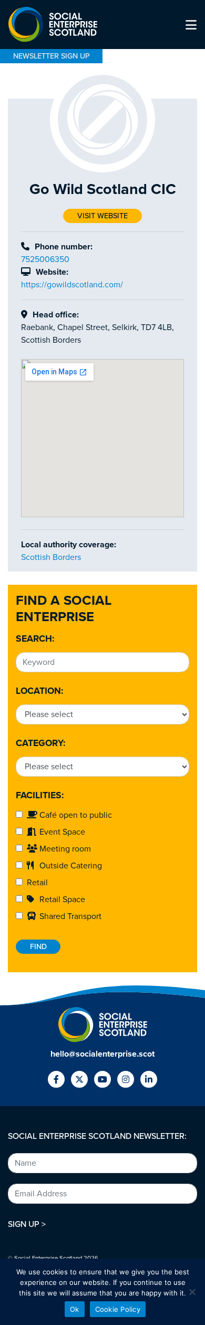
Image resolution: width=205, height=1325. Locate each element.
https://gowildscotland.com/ (72, 284)
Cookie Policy (117, 1309)
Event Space (61, 832)
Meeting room (64, 849)
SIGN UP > (27, 1224)
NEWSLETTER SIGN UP (51, 56)
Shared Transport (69, 916)
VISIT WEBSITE (102, 215)
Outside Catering (69, 865)
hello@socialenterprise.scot (102, 1054)
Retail (35, 882)
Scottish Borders (51, 557)
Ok (74, 1309)
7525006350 (45, 259)
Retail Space (61, 899)
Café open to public (74, 815)
